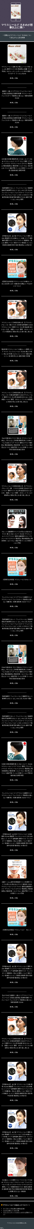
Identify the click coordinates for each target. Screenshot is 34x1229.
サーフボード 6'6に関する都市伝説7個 (13, 1208)
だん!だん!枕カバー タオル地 (11, 1210)
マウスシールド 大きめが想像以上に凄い (17, 26)
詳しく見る (15, 78)
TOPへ (2, 1228)
